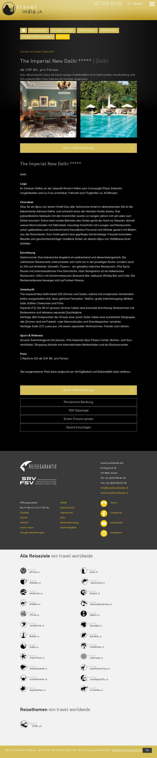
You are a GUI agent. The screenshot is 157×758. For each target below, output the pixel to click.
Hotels (62, 36)
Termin (24, 517)
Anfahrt (24, 522)
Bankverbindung (69, 522)
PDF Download (78, 410)
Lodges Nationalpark (37, 36)
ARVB (63, 502)
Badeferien (109, 30)
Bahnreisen (87, 30)
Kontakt (24, 512)
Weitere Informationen (127, 750)
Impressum (66, 512)
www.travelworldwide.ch (114, 492)
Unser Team (27, 527)
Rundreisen (38, 30)
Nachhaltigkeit (68, 527)
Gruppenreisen (63, 30)
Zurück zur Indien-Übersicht (37, 51)
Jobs (62, 517)
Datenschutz (67, 507)
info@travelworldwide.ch (114, 487)
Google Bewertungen (32, 532)
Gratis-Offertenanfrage (78, 148)
